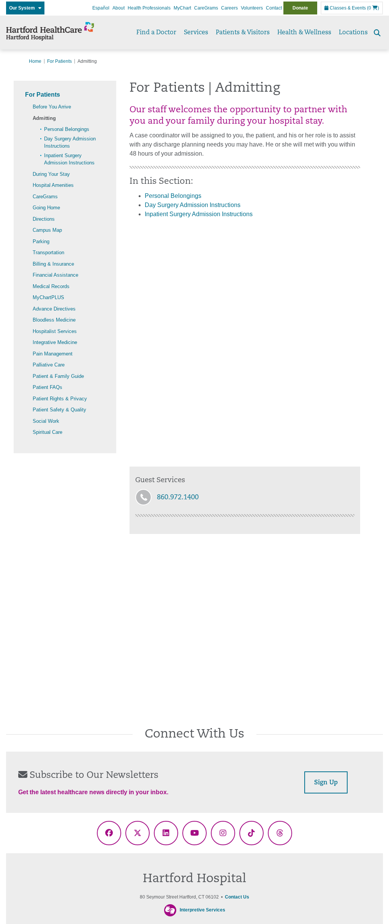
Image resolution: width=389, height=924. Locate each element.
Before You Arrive (52, 107)
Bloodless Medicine (54, 320)
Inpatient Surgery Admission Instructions (199, 214)
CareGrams (206, 8)
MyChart (182, 8)
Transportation (48, 252)
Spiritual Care (47, 432)
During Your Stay (51, 174)
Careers (229, 8)
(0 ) (373, 8)
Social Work (46, 421)
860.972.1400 (178, 497)
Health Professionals (149, 8)
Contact (274, 8)
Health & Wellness (304, 33)
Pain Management (53, 354)
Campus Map (47, 230)
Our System (23, 8)
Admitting (44, 118)
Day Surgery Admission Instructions (192, 205)
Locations (353, 33)
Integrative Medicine (55, 342)
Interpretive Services (202, 910)
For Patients (59, 61)
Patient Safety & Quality (59, 410)
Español (100, 8)
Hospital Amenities (53, 185)
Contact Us (237, 897)
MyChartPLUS (48, 297)
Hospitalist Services (55, 331)
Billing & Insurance (53, 264)
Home (35, 61)
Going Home (46, 207)
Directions (44, 219)
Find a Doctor (156, 33)
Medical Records (51, 286)
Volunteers (252, 8)
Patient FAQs (47, 387)
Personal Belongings (66, 129)
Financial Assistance (55, 275)
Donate (300, 8)
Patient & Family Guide (58, 376)
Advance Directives (54, 309)
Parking (41, 241)
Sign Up (326, 783)
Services (196, 33)
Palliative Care (49, 365)
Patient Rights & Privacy (60, 398)
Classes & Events (347, 8)
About (118, 8)
